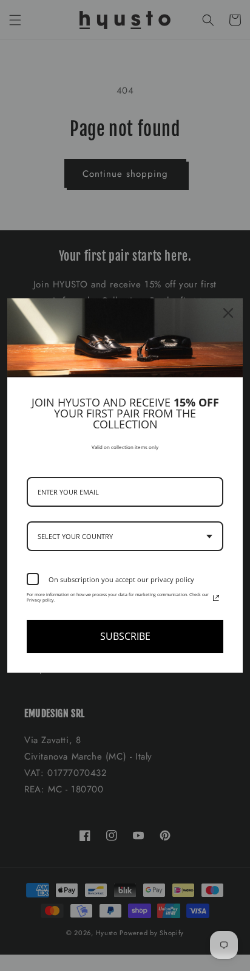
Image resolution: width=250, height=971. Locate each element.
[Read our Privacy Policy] (216, 598)
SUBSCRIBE (125, 636)
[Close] (228, 313)
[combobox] (125, 536)
